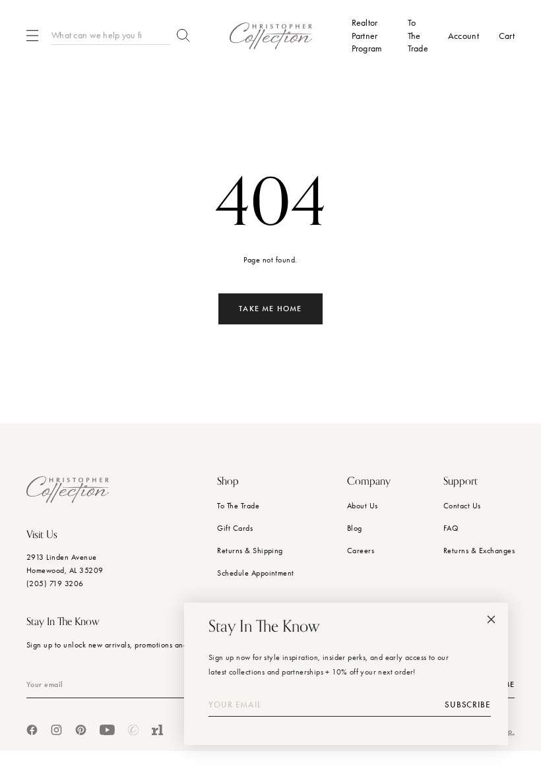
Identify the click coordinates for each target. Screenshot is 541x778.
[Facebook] (32, 730)
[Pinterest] (80, 730)
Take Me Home (270, 308)
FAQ (451, 528)
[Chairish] (133, 730)
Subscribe (468, 705)
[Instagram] (56, 730)
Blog (354, 528)
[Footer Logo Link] (67, 489)
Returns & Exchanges (479, 550)
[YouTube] (107, 730)
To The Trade (238, 505)
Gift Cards (235, 528)
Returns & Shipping (250, 550)
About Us (362, 505)
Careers (360, 550)
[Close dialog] (491, 619)
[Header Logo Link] (271, 35)
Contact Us (462, 505)
